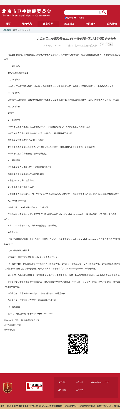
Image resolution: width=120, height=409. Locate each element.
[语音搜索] (100, 12)
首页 (8, 23)
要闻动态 (27, 23)
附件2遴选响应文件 (12, 325)
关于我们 (62, 382)
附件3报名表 (9, 330)
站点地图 (79, 382)
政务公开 (48, 23)
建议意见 (62, 390)
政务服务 (69, 23)
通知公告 (26, 30)
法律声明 (79, 390)
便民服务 (91, 23)
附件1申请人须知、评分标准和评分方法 (21, 320)
